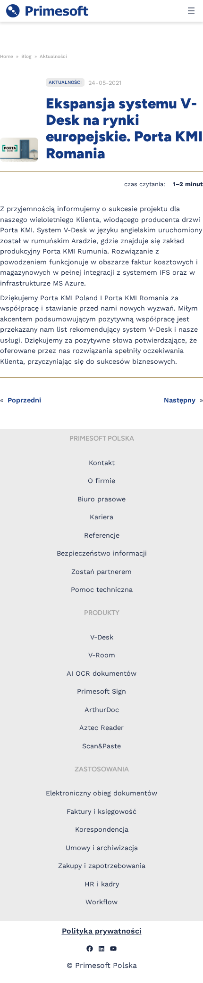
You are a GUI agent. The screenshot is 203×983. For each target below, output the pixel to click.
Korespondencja (101, 830)
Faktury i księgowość (101, 812)
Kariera (101, 517)
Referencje (101, 536)
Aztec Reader (101, 728)
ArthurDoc (102, 710)
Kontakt (102, 463)
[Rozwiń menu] (191, 10)
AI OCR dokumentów (101, 674)
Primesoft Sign (101, 692)
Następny (179, 400)
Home (6, 56)
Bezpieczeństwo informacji (102, 553)
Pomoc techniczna (102, 590)
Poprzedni (24, 400)
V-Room (101, 655)
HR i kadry (102, 884)
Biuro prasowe (101, 499)
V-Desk (101, 637)
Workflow (101, 902)
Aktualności (53, 56)
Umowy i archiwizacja (102, 848)
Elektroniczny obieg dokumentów (101, 793)
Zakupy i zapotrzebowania (101, 866)
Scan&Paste (101, 746)
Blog (26, 56)
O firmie (101, 481)
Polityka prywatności (102, 930)
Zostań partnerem (101, 572)
